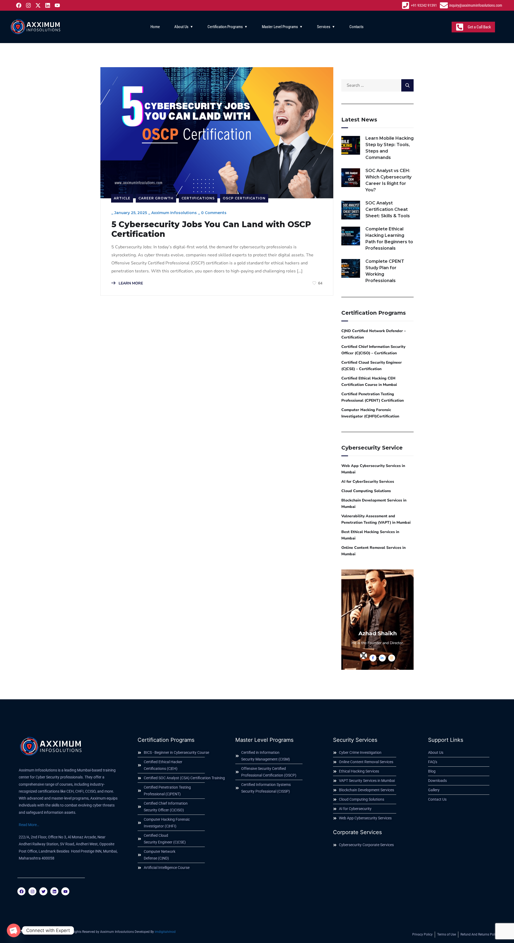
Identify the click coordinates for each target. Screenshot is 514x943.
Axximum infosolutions (174, 212)
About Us (181, 26)
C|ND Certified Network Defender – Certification (373, 334)
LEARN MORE (130, 283)
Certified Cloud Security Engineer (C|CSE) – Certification (371, 365)
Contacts (356, 26)
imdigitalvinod (165, 932)
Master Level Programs (280, 26)
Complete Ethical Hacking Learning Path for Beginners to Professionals (389, 238)
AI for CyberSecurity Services (367, 481)
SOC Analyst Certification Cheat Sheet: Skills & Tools (387, 209)
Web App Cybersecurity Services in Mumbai (373, 469)
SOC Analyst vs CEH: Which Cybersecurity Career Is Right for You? (388, 180)
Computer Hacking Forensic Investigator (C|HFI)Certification (370, 413)
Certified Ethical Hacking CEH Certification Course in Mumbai (369, 381)
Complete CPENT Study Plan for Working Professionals (384, 271)
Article (122, 198)
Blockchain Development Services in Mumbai (373, 503)
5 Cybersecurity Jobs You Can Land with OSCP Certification (211, 229)
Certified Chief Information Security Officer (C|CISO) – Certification (373, 350)
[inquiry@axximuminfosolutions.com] (472, 5)
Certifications (198, 198)
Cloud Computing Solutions (366, 490)
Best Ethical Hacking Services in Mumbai (370, 535)
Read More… (29, 825)
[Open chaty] (14, 930)
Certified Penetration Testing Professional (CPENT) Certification (372, 397)
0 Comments (213, 212)
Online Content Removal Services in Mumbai (373, 551)
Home (155, 26)
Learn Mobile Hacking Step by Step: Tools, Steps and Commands (389, 148)
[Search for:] (377, 85)
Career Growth (155, 198)
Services (323, 26)
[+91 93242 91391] (420, 5)
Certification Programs (225, 26)
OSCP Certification (244, 198)
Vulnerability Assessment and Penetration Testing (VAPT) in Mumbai (376, 519)
